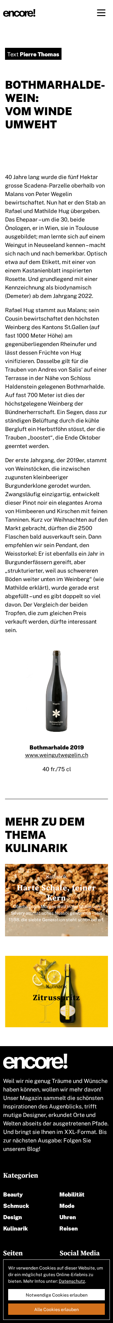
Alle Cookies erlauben (56, 1309)
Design (12, 1216)
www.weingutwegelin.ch (56, 754)
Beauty (13, 1194)
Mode (66, 1205)
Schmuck (16, 1205)
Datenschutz (72, 1281)
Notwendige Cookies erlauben (57, 1295)
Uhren (67, 1216)
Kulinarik (15, 1228)
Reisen (68, 1228)
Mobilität (71, 1194)
